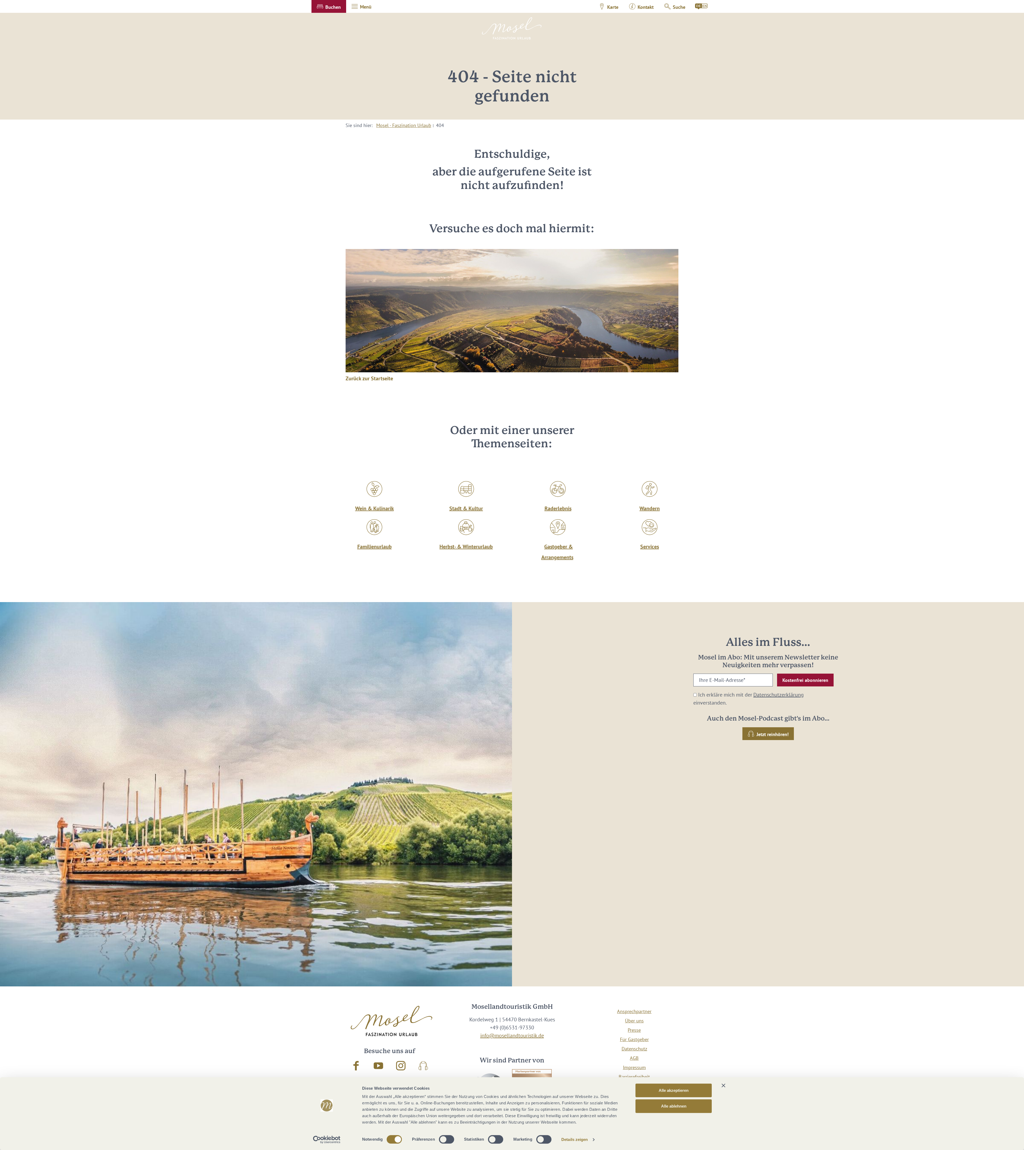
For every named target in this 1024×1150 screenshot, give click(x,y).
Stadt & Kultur (466, 508)
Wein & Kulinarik (374, 508)
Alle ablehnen (673, 1106)
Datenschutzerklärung (778, 694)
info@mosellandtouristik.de (512, 1035)
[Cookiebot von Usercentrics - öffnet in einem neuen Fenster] (326, 1140)
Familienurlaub (374, 546)
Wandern (649, 508)
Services (649, 546)
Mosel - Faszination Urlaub (403, 125)
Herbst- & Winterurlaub (466, 546)
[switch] (446, 1139)
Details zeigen (574, 1139)
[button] (328, 6)
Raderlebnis (558, 508)
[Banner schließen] (723, 1085)
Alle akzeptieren (674, 1090)
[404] (702, 6)
